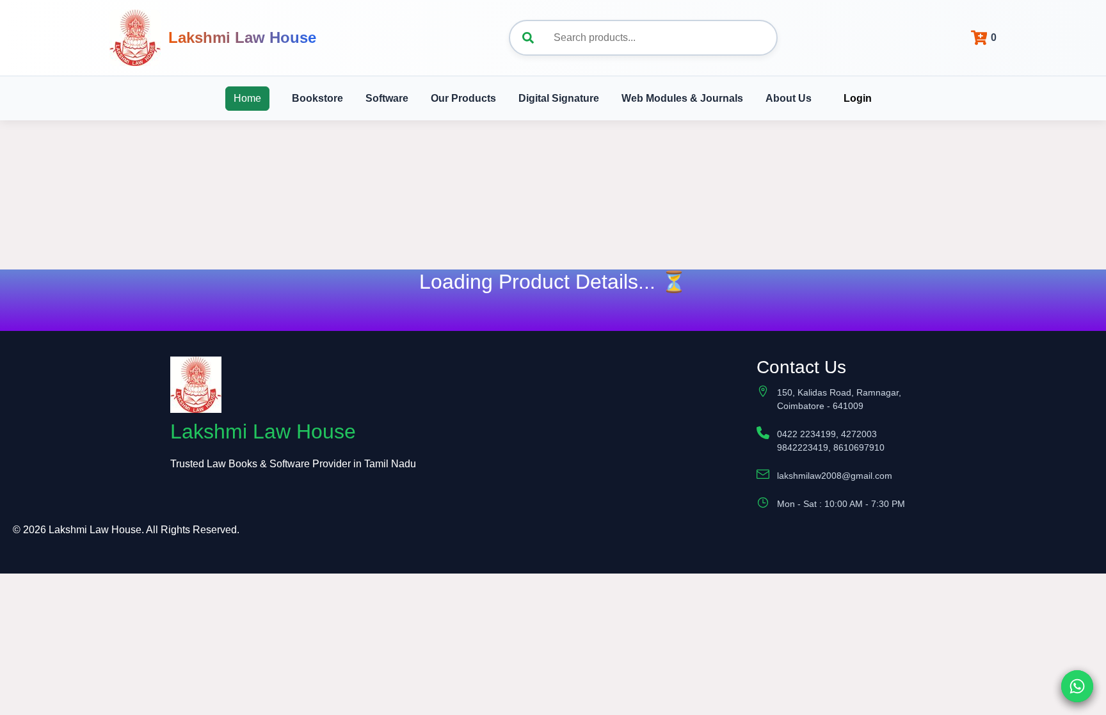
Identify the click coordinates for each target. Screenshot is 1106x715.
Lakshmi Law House (242, 37)
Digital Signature (558, 98)
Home (247, 98)
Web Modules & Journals (682, 98)
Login (858, 98)
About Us (788, 98)
